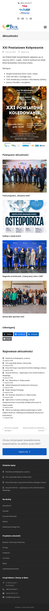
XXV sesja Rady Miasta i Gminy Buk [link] (18, 363)
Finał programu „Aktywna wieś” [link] (16, 195)
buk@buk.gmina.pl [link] (13, 597)
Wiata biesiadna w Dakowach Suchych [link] (33, 429)
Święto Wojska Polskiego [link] (14, 390)
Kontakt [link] (6, 511)
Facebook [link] (6, 553)
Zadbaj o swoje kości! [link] (12, 236)
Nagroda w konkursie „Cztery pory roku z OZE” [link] (23, 276)
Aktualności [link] (7, 505)
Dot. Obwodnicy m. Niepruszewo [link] (17, 380)
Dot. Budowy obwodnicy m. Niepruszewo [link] (20, 395)
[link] (24, 7)
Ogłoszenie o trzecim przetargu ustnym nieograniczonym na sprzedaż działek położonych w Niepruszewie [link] (22, 402)
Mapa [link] (5, 563)
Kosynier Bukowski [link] (10, 516)
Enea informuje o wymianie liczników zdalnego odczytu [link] (25, 368)
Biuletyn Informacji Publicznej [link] (13, 542)
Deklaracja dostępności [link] (11, 527)
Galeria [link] (5, 521)
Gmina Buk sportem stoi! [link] (13, 316)
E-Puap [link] (5, 547)
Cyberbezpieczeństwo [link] (11, 569)
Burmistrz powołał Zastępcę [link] (10, 429)
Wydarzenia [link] (25, 52)
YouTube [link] (6, 558)
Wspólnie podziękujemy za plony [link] (17, 358)
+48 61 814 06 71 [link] (26, 3)
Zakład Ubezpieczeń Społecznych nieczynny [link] (21, 385)
